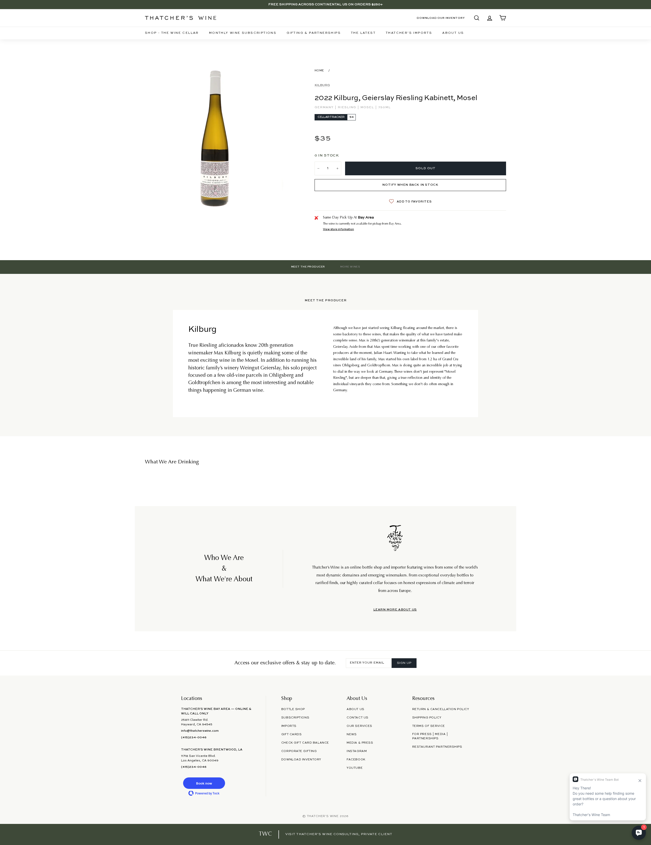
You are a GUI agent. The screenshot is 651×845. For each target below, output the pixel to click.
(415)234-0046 (193, 737)
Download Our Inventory (441, 18)
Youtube (355, 768)
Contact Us (357, 717)
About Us (453, 33)
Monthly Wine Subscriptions (242, 33)
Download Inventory (301, 759)
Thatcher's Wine (323, 816)
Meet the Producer (308, 266)
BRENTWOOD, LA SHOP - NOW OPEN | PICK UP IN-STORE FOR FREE (325, 4)
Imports (289, 726)
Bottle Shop (293, 709)
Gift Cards (291, 734)
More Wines (350, 266)
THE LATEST (363, 33)
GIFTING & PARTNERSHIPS (314, 33)
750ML (384, 107)
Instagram (357, 751)
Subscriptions (295, 717)
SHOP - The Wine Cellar (172, 33)
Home (319, 70)
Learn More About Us (395, 609)
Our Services (359, 726)
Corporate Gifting (299, 751)
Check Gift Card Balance (305, 742)
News (352, 734)
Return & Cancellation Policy (440, 709)
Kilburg (322, 85)
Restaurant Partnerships (437, 746)
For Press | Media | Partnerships (430, 736)
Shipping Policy (426, 717)
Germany (324, 107)
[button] (204, 783)
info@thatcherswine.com (200, 730)
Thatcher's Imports (409, 33)
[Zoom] (215, 137)
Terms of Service (428, 726)
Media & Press (360, 742)
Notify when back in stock (410, 184)
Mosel (367, 107)
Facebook (356, 759)
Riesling (347, 107)
